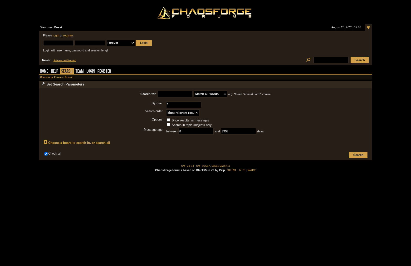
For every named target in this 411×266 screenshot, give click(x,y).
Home (44, 71)
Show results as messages (190, 120)
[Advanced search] (308, 60)
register (68, 35)
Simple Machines (220, 166)
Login (91, 71)
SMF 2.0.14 (187, 166)
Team (79, 71)
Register (104, 71)
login (56, 35)
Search (67, 71)
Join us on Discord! (65, 60)
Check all (54, 153)
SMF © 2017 (203, 166)
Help (54, 71)
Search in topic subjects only (191, 125)
